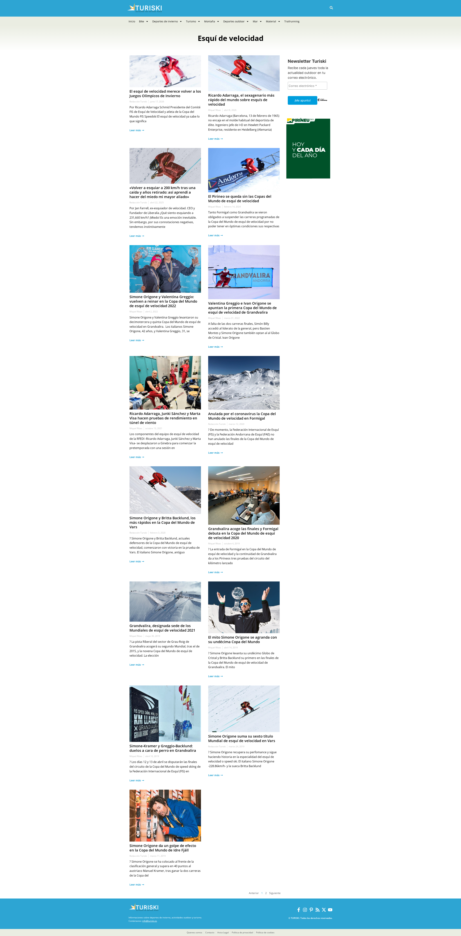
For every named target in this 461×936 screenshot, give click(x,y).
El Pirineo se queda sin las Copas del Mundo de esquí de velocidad (239, 198)
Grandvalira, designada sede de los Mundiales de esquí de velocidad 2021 (162, 628)
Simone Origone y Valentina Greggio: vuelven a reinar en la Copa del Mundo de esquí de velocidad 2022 (163, 301)
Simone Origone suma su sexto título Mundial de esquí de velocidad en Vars (241, 738)
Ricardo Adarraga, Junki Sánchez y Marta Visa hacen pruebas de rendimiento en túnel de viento (164, 418)
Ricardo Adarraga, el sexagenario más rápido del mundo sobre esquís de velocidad (241, 100)
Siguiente (275, 893)
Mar (255, 21)
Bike (141, 21)
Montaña (209, 21)
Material (271, 21)
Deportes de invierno (165, 21)
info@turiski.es (149, 920)
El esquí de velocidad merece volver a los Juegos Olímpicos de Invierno (165, 93)
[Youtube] (330, 910)
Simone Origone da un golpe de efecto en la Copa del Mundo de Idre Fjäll (162, 848)
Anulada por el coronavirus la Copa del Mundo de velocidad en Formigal (242, 416)
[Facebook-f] (298, 910)
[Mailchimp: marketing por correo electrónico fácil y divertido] (322, 102)
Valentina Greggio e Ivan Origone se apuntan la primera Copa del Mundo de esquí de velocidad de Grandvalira (242, 308)
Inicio (132, 21)
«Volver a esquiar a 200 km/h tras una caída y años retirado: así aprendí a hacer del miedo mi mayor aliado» (162, 192)
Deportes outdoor (234, 21)
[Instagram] (305, 910)
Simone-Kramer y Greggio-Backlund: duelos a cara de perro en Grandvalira (162, 748)
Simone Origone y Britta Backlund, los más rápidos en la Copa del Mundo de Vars (162, 522)
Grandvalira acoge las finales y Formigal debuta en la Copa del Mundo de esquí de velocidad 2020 (243, 533)
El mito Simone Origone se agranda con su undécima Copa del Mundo (242, 639)
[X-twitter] (324, 910)
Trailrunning (291, 21)
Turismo (191, 21)
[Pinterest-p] (311, 910)
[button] (331, 8)
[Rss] (317, 910)
